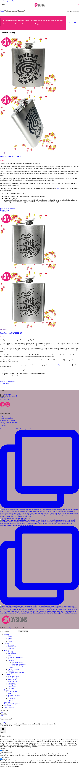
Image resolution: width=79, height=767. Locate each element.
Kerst (9, 655)
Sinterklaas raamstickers (19, 664)
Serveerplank (12, 685)
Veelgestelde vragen (6, 417)
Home (2, 11)
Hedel (9, 693)
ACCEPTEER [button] (15, 725)
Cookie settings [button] (5, 725)
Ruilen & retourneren (6, 418)
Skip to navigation (5, 1)
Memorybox (11, 683)
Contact (2, 424)
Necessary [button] (3, 748)
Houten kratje (12, 679)
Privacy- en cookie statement (8, 422)
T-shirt (10, 641)
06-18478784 (7, 394)
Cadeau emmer (12, 691)
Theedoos (11, 688)
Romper (10, 636)
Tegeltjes (10, 700)
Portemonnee (12, 647)
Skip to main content (17, 1)
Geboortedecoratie (13, 676)
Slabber (10, 638)
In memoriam (12, 653)
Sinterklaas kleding (17, 666)
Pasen (9, 659)
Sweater (10, 640)
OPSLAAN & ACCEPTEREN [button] (9, 766)
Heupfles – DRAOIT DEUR (10, 156)
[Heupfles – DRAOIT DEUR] (29, 93)
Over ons (3, 425)
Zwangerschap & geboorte (16, 672)
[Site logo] (39, 8)
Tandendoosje (12, 686)
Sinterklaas (11, 660)
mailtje (59, 188)
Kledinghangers (12, 681)
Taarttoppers (11, 698)
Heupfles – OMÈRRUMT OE (11, 333)
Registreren (3, 722)
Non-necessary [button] (4, 757)
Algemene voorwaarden (7, 420)
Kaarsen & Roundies (14, 695)
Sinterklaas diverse (17, 662)
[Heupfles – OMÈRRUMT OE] (29, 270)
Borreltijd (10, 652)
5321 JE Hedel (4, 399)
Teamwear (11, 648)
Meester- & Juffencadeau (15, 657)
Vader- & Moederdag (14, 669)
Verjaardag (11, 671)
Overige (10, 697)
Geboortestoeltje (13, 678)
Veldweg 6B (4, 398)
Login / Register (9, 707)
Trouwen (10, 667)
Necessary (5, 750)
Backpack (11, 645)
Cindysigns (8, 628)
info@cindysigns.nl (11, 396)
